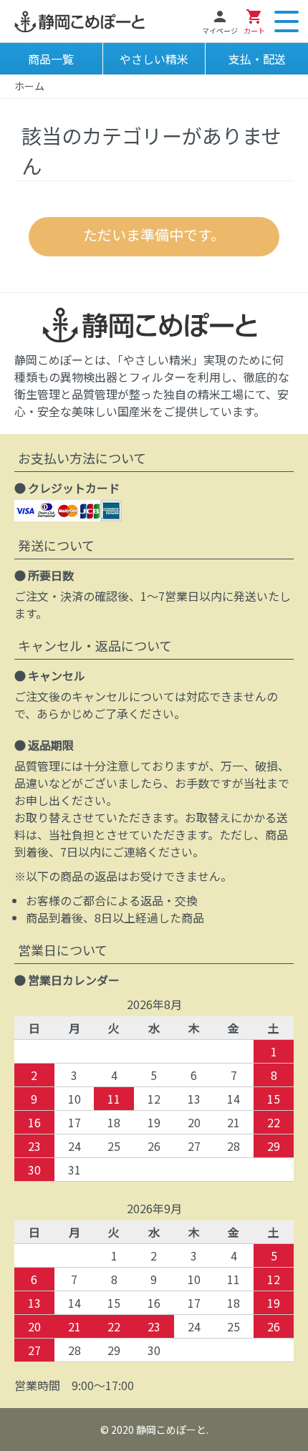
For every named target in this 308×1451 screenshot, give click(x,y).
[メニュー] (286, 21)
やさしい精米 (154, 58)
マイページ (220, 22)
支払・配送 (257, 58)
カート (254, 22)
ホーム (29, 86)
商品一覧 (51, 58)
